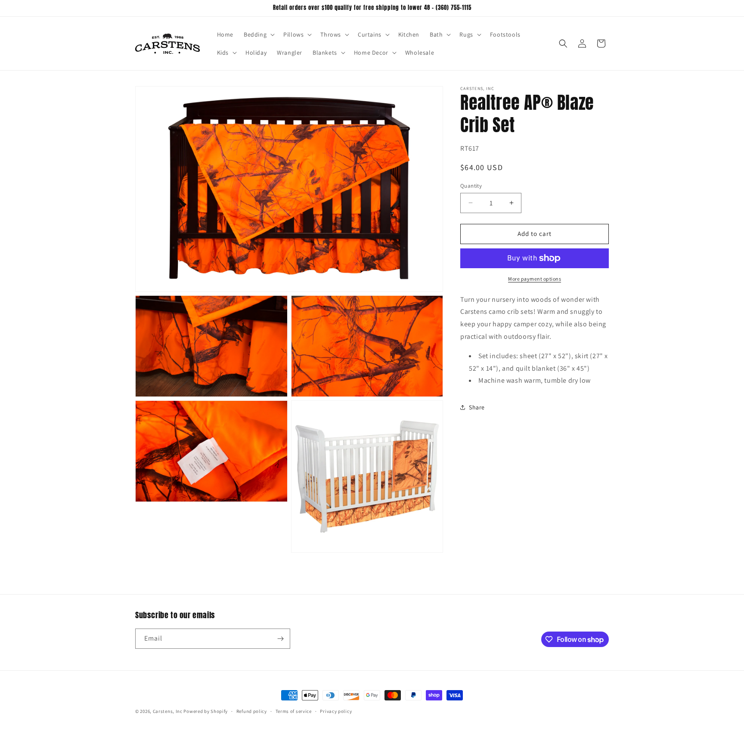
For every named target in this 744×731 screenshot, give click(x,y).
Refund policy (251, 711)
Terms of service (294, 711)
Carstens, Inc (168, 711)
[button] (258, 34)
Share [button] (477, 407)
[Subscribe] (280, 639)
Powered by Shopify (205, 711)
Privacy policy (336, 711)
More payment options (534, 279)
